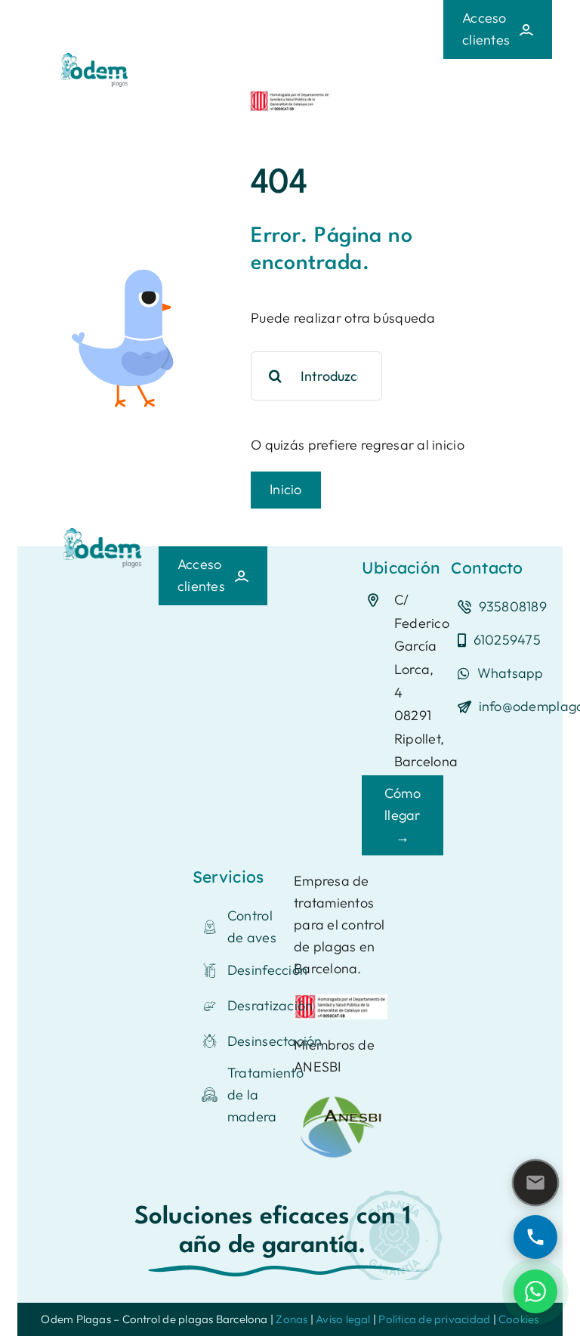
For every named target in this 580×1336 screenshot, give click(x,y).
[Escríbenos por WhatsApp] (535, 1291)
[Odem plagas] (103, 530)
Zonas (291, 1319)
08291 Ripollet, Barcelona (426, 738)
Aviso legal (343, 1319)
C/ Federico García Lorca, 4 (421, 645)
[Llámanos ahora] (535, 1237)
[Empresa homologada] (289, 97)
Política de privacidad (434, 1319)
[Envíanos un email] (535, 1183)
